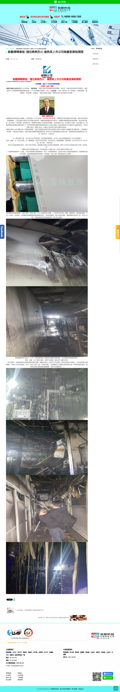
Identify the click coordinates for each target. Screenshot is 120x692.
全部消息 (95, 54)
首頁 (7, 48)
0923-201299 (71, 657)
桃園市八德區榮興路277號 (17, 655)
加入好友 (62, 2)
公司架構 (54, 21)
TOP (116, 688)
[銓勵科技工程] (60, 9)
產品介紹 (64, 21)
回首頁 (34, 21)
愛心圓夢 (85, 21)
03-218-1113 (13, 657)
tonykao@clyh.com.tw (17, 665)
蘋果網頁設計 (55, 689)
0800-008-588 (72, 16)
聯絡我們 (95, 21)
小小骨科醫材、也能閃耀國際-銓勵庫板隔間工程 (29, 610)
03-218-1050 (13, 660)
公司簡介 (44, 21)
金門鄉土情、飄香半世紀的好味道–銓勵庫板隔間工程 (53, 617)
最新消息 (95, 64)
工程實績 (75, 21)
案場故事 (24, 21)
